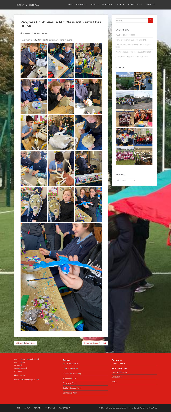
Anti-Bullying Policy (70, 363)
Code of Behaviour (70, 368)
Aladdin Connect (135, 4)
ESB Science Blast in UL (125, 57)
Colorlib (137, 408)
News (46, 33)
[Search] (150, 20)
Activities (106, 4)
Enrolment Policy (70, 383)
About (93, 4)
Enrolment (80, 4)
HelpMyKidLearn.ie (119, 372)
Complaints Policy (70, 393)
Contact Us (150, 4)
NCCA (114, 381)
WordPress (153, 408)
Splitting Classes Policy (72, 388)
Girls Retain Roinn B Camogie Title (129, 45)
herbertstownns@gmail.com (27, 379)
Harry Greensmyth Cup (125, 40)
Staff (38, 33)
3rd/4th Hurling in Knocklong (127, 52)
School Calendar (118, 363)
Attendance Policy (70, 378)
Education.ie (117, 377)
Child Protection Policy (72, 373)
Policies (119, 4)
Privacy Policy (64, 408)
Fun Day (119, 35)
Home (70, 4)
